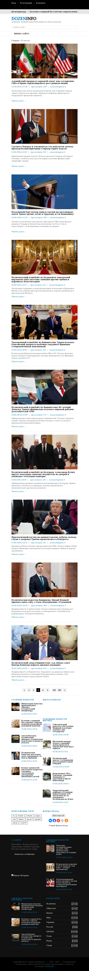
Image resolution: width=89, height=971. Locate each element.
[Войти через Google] (62, 820)
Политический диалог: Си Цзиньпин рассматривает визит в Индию (63, 760)
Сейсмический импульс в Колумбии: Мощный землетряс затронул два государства (63, 728)
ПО (14, 816)
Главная (15, 40)
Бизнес (49, 913)
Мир (48, 917)
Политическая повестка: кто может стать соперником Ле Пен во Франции (31, 755)
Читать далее (18, 101)
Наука (49, 941)
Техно (49, 936)
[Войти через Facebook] (54, 820)
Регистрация (26, 3)
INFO (23, 18)
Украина (38, 819)
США (14, 819)
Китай (15, 823)
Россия (49, 927)
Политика (51, 903)
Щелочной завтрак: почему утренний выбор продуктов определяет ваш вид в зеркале (63, 745)
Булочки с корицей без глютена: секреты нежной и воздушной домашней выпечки (31, 723)
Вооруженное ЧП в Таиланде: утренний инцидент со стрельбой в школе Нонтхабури (62, 777)
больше (20, 816)
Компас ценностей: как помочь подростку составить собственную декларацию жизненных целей (32, 772)
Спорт (49, 945)
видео (37, 816)
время (29, 819)
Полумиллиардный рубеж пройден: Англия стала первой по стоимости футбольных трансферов (66, 882)
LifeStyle (50, 931)
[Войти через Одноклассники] (66, 820)
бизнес (21, 819)
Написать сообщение (25, 854)
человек (29, 816)
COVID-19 (23, 823)
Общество (51, 908)
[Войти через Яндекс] (58, 820)
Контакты (40, 3)
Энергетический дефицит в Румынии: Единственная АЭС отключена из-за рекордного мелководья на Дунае (63, 794)
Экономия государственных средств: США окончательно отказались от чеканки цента (66, 850)
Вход (13, 3)
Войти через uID (58, 815)
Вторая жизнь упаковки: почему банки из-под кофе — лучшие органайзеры (66, 866)
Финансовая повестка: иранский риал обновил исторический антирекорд (32, 707)
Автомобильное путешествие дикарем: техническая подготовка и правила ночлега (32, 739)
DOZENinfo (49, 966)
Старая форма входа (58, 825)
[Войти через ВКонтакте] (50, 820)
